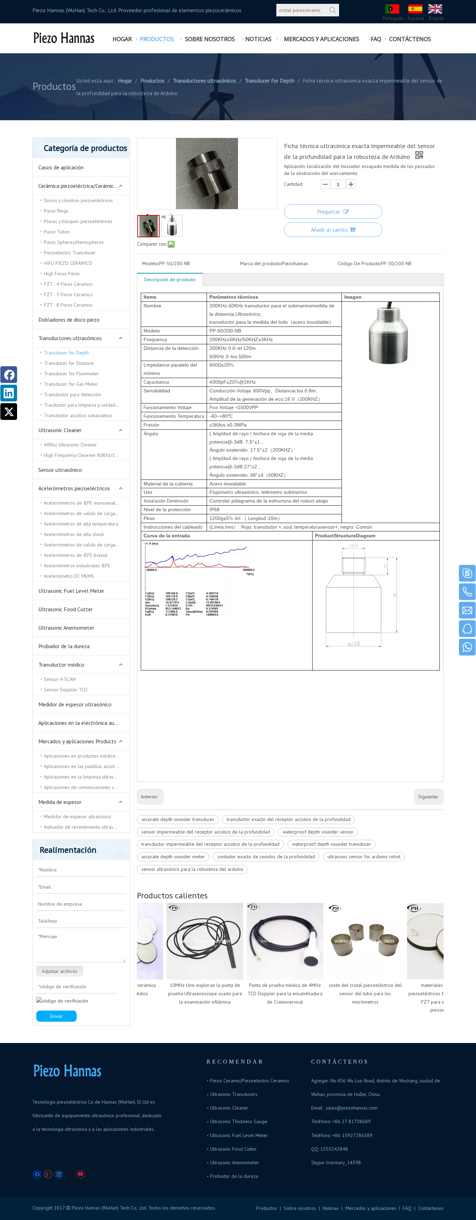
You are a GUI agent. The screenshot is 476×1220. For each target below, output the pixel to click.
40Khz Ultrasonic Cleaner (70, 445)
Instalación (155, 501)
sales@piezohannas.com (351, 1108)
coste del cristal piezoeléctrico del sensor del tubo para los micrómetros (358, 993)
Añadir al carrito (329, 229)
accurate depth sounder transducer (177, 819)
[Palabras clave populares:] (333, 10)
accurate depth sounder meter (173, 856)
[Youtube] (80, 1174)
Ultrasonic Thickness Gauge (238, 1121)
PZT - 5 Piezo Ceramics (68, 294)
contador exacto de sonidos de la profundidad (266, 856)
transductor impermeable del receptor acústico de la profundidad (210, 844)
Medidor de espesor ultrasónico (75, 704)
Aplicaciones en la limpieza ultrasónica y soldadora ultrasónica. (87, 777)
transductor (266, 527)
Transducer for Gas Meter (71, 384)
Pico (214, 407)
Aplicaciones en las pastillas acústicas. (83, 766)
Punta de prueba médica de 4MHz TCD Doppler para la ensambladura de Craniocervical (278, 993)
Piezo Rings (56, 211)
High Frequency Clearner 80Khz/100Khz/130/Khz (87, 455)
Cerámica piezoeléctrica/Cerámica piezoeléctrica (84, 185)
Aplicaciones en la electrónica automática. (84, 722)
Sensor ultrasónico (60, 469)
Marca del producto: (261, 263)
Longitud (257, 518)
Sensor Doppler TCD (65, 689)
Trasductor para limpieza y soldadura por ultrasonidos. (87, 405)
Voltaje (245, 391)
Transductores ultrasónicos (70, 338)
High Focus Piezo (62, 273)
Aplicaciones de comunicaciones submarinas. (87, 787)
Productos (266, 1208)
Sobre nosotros (300, 1208)
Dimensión (178, 501)
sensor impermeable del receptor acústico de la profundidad (205, 832)
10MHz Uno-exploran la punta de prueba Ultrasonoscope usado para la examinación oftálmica (198, 993)
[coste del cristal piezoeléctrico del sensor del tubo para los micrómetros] (358, 941)
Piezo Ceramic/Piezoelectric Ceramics (249, 1080)
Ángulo (151, 433)
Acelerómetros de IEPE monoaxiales (82, 503)
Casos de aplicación (61, 167)
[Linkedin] (58, 1174)
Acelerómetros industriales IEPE (77, 565)
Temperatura (190, 416)
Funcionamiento (160, 407)
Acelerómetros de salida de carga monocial (87, 545)
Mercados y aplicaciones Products (77, 741)
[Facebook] (37, 1174)
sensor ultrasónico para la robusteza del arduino (192, 869)
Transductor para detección (72, 394)
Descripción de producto (169, 279)
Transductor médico (61, 664)
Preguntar (328, 211)
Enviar (56, 1016)
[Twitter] (69, 1174)
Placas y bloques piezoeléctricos (78, 221)
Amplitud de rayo (231, 433)
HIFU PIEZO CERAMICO (68, 263)
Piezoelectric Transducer (70, 253)
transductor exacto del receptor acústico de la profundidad (289, 819)
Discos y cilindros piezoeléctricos (78, 200)
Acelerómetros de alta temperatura (81, 524)
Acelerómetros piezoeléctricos (74, 488)
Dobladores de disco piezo (69, 319)
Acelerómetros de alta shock (74, 534)
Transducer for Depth (66, 353)
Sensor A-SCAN (60, 679)
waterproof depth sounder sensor (318, 832)
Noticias (331, 1208)
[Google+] (48, 1174)
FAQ (407, 1208)
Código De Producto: (359, 263)
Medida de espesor (60, 801)
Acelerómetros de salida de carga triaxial (87, 513)
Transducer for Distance (69, 363)
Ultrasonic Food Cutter (65, 609)
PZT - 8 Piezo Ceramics (68, 305)
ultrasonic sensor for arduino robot (364, 856)
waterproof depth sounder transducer (331, 844)
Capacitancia (156, 382)
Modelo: (150, 263)
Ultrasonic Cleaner (60, 430)
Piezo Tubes (57, 232)
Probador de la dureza (64, 646)
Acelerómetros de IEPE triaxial (76, 555)
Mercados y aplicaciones (370, 1208)
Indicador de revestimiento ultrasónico (84, 827)
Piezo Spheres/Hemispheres (74, 242)
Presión (151, 425)
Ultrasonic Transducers (234, 1094)
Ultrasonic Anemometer (66, 627)
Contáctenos (431, 1208)
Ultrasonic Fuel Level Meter (71, 590)
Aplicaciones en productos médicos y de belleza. (87, 756)
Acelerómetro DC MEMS (69, 576)
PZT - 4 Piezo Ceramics (68, 284)
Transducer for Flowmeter (71, 373)
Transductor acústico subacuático (78, 415)
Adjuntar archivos (59, 971)
